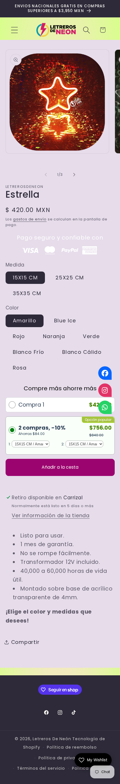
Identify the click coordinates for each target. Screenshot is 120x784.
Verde (91, 336)
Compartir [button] (25, 642)
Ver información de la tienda (51, 515)
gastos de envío (30, 219)
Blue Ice (65, 320)
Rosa (20, 367)
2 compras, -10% (42, 430)
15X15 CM (25, 277)
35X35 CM (27, 293)
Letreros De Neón (52, 739)
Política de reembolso (72, 747)
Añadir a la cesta (60, 467)
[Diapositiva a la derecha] (74, 174)
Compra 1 (31, 405)
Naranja (54, 336)
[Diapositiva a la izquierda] (46, 174)
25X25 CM (70, 277)
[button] (14, 30)
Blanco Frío (28, 351)
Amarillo (24, 320)
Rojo (19, 336)
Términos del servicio (41, 768)
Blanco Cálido (82, 351)
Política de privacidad (63, 758)
